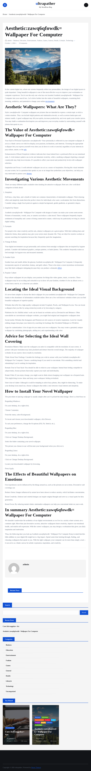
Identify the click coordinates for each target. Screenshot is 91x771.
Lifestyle (62, 40)
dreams (29, 174)
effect (60, 268)
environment (49, 101)
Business (16, 40)
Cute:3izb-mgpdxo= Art (11, 626)
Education (23, 40)
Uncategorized (11, 691)
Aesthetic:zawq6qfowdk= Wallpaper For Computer (27, 14)
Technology (69, 40)
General (50, 40)
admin (9, 40)
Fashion (39, 40)
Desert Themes (36, 767)
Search (7, 605)
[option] (16, 725)
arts (25, 150)
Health (56, 40)
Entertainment (31, 40)
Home (5, 14)
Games (45, 40)
